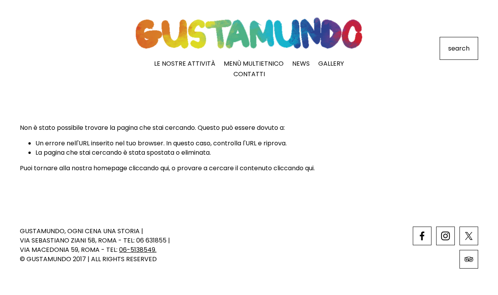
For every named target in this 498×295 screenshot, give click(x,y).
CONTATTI (249, 74)
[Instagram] (445, 236)
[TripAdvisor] (468, 259)
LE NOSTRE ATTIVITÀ (184, 63)
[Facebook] (422, 236)
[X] (468, 236)
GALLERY (331, 63)
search (459, 48)
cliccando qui (149, 168)
